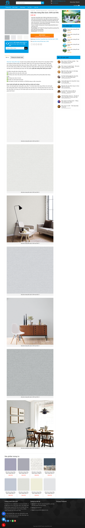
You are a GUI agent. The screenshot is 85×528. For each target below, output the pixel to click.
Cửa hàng (22, 7)
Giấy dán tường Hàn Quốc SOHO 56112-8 (11, 472)
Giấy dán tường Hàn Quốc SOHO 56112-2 (50, 492)
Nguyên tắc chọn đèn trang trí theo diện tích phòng (70, 86)
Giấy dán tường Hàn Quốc (13, 61)
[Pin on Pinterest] (39, 44)
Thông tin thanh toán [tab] (17, 57)
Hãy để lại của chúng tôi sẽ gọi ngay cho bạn (18, 44)
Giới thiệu (14, 7)
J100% (47, 41)
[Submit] (42, 3)
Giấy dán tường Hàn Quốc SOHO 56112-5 (37, 492)
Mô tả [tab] (7, 57)
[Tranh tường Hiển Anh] (9, 3)
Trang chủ (8, 7)
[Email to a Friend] (36, 44)
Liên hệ (36, 7)
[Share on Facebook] (32, 44)
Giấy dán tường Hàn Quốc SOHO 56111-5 (24, 472)
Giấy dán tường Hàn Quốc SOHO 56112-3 (11, 492)
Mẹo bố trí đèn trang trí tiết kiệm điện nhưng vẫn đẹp (69, 71)
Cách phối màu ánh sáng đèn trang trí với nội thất (70, 81)
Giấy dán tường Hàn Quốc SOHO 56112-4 (24, 492)
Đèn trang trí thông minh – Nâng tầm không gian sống (69, 101)
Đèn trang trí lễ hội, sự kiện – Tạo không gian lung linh (69, 61)
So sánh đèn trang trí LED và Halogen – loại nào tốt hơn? (68, 91)
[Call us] (13, 521)
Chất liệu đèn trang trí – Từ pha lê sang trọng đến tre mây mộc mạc (70, 96)
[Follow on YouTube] (15, 521)
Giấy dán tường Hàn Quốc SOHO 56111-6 (50, 472)
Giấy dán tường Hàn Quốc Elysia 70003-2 (37, 472)
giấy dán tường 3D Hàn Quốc (39, 41)
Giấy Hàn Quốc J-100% (52, 10)
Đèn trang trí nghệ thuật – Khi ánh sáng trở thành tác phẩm (70, 66)
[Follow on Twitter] (8, 521)
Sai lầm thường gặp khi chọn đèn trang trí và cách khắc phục (69, 76)
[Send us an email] (10, 521)
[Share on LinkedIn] (41, 44)
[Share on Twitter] (34, 44)
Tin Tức (29, 7)
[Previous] (7, 22)
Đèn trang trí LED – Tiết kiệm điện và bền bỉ (69, 106)
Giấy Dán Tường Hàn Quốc (41, 10)
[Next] (26, 22)
